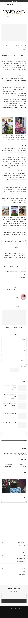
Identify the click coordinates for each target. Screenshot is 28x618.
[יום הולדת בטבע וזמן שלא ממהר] (14, 317)
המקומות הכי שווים (13, 552)
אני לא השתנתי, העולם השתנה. (10, 414)
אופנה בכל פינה (13, 539)
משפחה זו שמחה (13, 574)
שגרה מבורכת (13, 578)
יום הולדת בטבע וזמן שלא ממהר (14, 327)
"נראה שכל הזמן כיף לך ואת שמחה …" (9, 386)
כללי (13, 571)
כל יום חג (17, 43)
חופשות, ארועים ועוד (13, 558)
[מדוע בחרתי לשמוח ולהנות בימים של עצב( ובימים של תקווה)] (22, 406)
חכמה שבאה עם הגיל (13, 561)
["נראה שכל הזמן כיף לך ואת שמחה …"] (22, 388)
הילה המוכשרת (9, 196)
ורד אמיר (25, 47)
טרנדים (13, 565)
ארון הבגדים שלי (13, 545)
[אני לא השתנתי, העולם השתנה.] (22, 416)
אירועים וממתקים (24, 43)
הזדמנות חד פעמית (13, 548)
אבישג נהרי (19, 260)
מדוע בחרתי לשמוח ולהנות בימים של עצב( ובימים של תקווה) (9, 405)
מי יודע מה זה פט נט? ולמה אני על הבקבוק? (9, 423)
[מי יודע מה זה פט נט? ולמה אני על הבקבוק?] (22, 425)
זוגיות (13, 555)
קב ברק (21, 103)
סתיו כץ (18, 101)
